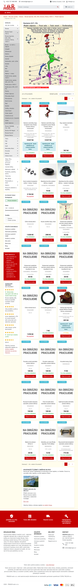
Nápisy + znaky (9, 73)
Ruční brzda (8, 101)
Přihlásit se (51, 539)
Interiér (7, 59)
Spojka (7, 106)
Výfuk (6, 120)
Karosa (7, 153)
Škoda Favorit (9, 133)
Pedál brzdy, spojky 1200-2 (10, 77)
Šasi (6, 103)
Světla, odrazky (9, 108)
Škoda (7, 28)
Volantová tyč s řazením (12, 118)
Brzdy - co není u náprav (10, 45)
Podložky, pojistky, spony (10, 172)
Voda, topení (8, 113)
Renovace (8, 243)
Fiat (6, 141)
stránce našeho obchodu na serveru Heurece (11, 351)
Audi (6, 146)
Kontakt (7, 248)
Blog (6, 246)
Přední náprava (9, 93)
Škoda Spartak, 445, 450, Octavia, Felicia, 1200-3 (9, 38)
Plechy (7, 91)
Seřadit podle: (54, 94)
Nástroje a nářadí (10, 169)
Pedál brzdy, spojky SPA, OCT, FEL (10, 81)
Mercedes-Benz (9, 148)
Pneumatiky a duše (9, 182)
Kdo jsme (7, 241)
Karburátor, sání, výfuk (11, 61)
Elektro (7, 54)
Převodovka (8, 98)
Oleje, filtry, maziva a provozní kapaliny (8, 161)
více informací (50, 565)
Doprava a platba (10, 229)
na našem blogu (47, 505)
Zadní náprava (9, 123)
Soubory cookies (10, 238)
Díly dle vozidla (9, 25)
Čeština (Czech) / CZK (57, 1)
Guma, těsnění (9, 56)
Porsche (7, 151)
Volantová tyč (9, 115)
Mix (6, 68)
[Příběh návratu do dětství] (30, 481)
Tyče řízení (8, 111)
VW (6, 143)
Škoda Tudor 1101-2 (8, 32)
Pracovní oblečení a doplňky (10, 188)
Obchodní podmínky (11, 231)
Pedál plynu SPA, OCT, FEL (11, 87)
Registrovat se (52, 541)
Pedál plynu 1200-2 (10, 84)
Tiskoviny (8, 176)
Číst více (25, 501)
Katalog (7, 23)
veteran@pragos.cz (27, 1)
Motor (7, 71)
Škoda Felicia (9, 135)
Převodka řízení (9, 96)
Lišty (6, 66)
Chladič (7, 49)
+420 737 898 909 (11, 1)
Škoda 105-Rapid (10, 130)
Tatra (6, 138)
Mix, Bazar (8, 178)
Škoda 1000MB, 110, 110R (9, 127)
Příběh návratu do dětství (29, 490)
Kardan (7, 64)
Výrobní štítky (9, 167)
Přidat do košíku (30, 156)
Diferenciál (8, 51)
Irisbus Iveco (8, 155)
